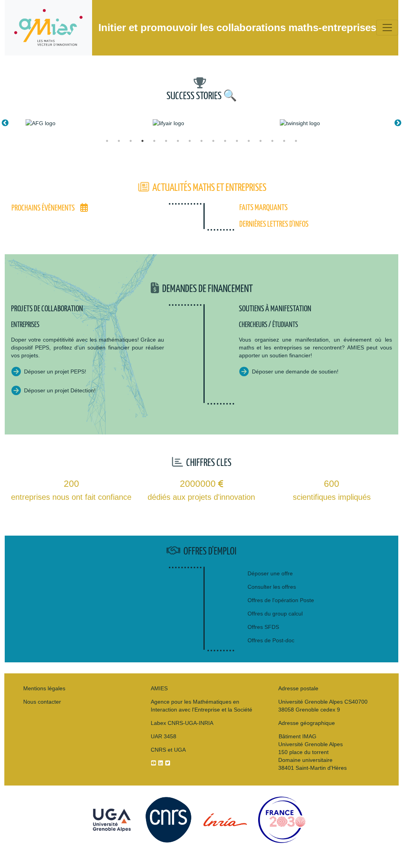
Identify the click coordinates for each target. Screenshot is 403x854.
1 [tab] (107, 141)
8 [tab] (190, 141)
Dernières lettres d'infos (274, 224)
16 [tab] (284, 141)
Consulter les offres (272, 587)
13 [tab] (249, 141)
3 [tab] (131, 141)
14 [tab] (260, 141)
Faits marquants (263, 208)
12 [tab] (237, 141)
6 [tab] (166, 141)
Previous (5, 123)
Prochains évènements (43, 208)
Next (398, 123)
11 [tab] (225, 141)
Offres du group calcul (275, 613)
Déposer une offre (270, 573)
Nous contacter (42, 702)
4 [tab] (142, 141)
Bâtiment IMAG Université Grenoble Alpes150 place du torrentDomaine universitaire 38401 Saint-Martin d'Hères (312, 752)
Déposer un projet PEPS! (55, 371)
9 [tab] (201, 141)
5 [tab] (154, 141)
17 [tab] (296, 141)
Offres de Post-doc (271, 640)
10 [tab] (213, 141)
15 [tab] (272, 141)
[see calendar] (84, 208)
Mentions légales (44, 688)
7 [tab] (178, 141)
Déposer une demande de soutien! (295, 371)
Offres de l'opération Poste (281, 600)
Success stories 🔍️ (201, 96)
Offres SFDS (263, 627)
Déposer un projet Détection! (60, 390)
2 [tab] (119, 141)
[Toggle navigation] (387, 27)
